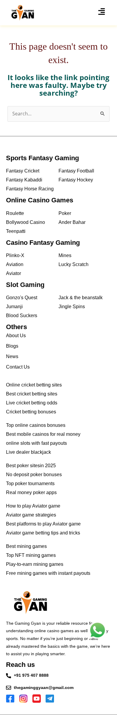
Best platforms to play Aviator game (43, 523)
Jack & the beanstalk (80, 297)
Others (16, 327)
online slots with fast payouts (36, 443)
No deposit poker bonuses (34, 474)
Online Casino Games (39, 200)
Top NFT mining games (31, 555)
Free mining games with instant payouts (48, 573)
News (12, 356)
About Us (16, 335)
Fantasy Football (76, 170)
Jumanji (14, 306)
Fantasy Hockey (75, 179)
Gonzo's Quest (21, 297)
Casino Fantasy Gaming (43, 242)
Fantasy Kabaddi (24, 179)
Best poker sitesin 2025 (31, 465)
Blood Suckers (21, 315)
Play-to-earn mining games (34, 564)
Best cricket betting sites (31, 393)
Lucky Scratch (73, 264)
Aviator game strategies (31, 514)
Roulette (15, 213)
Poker (64, 213)
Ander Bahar (72, 222)
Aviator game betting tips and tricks (43, 532)
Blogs (12, 346)
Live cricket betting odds (31, 402)
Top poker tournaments (30, 483)
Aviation (14, 264)
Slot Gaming (25, 284)
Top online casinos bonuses (35, 425)
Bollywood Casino (25, 222)
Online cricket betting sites (34, 384)
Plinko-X (15, 255)
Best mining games (26, 546)
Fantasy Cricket (22, 170)
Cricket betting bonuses (31, 411)
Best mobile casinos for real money (43, 434)
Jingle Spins (71, 306)
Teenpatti (16, 231)
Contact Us (18, 366)
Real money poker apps (31, 492)
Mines (64, 255)
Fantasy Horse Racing (30, 188)
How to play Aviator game (33, 505)
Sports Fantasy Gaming (42, 158)
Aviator (13, 273)
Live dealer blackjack (28, 452)
